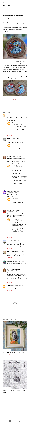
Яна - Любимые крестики (13, 269)
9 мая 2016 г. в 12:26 (12, 270)
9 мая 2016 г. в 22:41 (18, 285)
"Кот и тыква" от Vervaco (13, 352)
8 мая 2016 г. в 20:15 (12, 211)
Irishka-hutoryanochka (13, 210)
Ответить (9, 135)
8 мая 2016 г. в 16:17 (17, 115)
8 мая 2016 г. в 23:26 (17, 200)
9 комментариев (13, 394)
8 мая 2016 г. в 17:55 (16, 156)
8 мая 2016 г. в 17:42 (12, 140)
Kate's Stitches (11, 261)
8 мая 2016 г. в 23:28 (17, 220)
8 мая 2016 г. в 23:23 (17, 166)
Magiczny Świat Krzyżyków (14, 191)
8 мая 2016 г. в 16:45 (17, 124)
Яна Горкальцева (15, 107)
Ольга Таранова (11, 251)
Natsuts (9, 156)
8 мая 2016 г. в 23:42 (15, 240)
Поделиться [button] (5, 105)
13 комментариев (13, 354)
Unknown (10, 115)
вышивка (9, 107)
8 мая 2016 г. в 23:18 (17, 146)
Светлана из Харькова (13, 138)
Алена (9, 240)
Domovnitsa (7, 6)
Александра (10, 285)
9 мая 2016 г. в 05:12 (20, 261)
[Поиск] (26, 2)
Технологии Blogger (16, 421)
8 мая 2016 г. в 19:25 (12, 192)
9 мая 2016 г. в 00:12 (20, 251)
